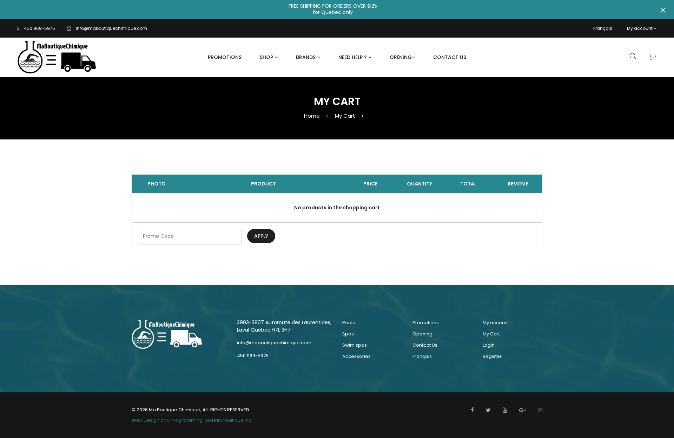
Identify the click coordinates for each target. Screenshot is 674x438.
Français (602, 28)
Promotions (225, 57)
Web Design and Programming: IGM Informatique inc (191, 420)
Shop (267, 57)
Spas (348, 334)
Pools (348, 322)
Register (492, 356)
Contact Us (449, 57)
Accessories (356, 356)
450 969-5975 (39, 28)
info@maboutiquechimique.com (111, 28)
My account (640, 28)
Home (312, 115)
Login (489, 345)
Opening (401, 57)
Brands (306, 57)
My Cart (345, 115)
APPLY (261, 236)
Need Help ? (353, 57)
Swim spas (354, 345)
